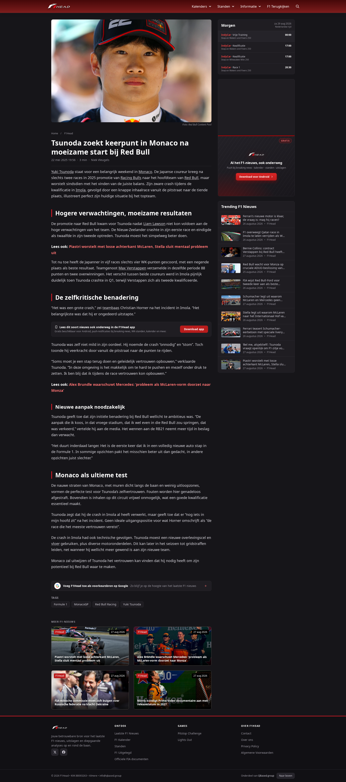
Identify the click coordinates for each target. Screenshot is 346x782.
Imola (80, 189)
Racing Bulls (131, 177)
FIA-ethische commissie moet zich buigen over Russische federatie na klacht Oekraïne (87, 702)
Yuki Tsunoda (62, 171)
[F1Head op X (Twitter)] (54, 752)
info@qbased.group (110, 775)
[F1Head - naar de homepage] (58, 6)
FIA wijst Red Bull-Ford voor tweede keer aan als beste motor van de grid (261, 282)
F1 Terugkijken (278, 6)
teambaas (111, 307)
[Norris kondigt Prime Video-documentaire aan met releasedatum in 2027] (172, 690)
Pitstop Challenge (189, 733)
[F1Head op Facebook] (63, 752)
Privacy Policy (250, 746)
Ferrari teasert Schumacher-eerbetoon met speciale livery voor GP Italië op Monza (263, 330)
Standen (223, 6)
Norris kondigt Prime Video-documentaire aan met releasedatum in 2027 (172, 702)
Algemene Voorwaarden (257, 753)
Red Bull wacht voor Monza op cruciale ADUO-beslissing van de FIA (263, 266)
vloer (55, 543)
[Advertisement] (256, 112)
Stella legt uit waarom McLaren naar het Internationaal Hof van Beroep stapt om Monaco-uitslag (264, 314)
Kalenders (199, 6)
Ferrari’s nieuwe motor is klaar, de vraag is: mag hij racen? (263, 217)
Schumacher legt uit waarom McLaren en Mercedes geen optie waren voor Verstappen (262, 298)
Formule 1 (60, 604)
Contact (246, 733)
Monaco (145, 171)
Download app (194, 329)
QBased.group (266, 775)
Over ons (247, 740)
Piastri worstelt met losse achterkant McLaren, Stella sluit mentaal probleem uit (87, 658)
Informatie (248, 6)
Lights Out (185, 740)
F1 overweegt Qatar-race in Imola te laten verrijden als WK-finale (264, 233)
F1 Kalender (123, 740)
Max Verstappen (132, 268)
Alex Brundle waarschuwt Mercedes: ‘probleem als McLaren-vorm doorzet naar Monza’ (172, 658)
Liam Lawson (154, 223)
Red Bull (191, 177)
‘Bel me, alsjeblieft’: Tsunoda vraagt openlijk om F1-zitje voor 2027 (264, 346)
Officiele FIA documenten (131, 759)
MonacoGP (81, 604)
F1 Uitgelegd (123, 753)
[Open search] (298, 6)
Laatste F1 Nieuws (127, 733)
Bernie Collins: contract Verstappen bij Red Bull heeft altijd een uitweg (262, 250)
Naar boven (285, 775)
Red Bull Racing (105, 604)
